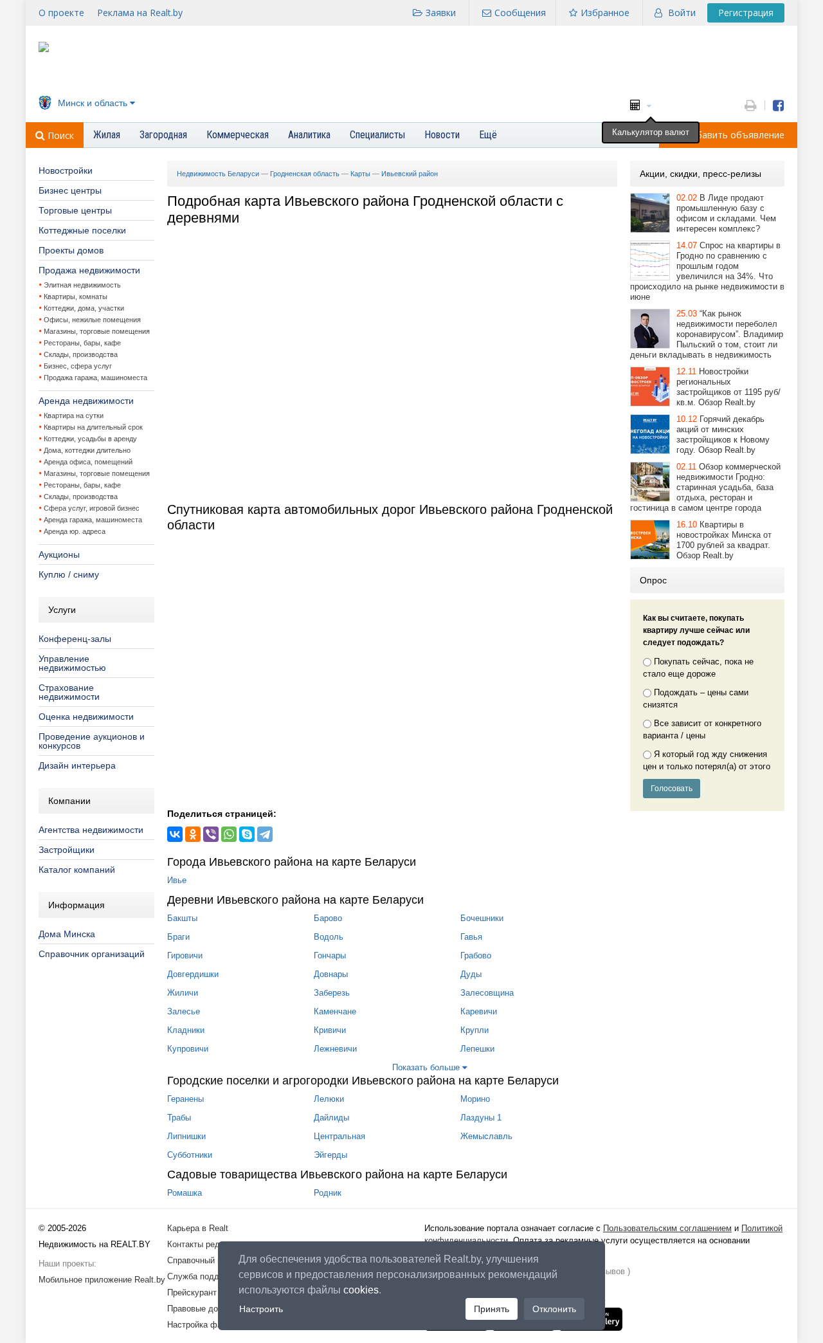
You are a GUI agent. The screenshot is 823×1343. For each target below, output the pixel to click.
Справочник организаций (92, 953)
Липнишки (186, 1136)
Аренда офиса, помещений (88, 462)
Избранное (605, 12)
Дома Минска (67, 933)
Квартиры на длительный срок (93, 427)
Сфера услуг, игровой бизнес (92, 508)
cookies (361, 1289)
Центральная (339, 1136)
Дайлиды (331, 1117)
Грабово (475, 955)
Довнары (331, 974)
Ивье (176, 880)
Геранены (185, 1099)
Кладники (185, 1030)
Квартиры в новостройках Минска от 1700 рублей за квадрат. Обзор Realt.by (724, 540)
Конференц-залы (75, 638)
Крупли (474, 1030)
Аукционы (59, 554)
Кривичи (330, 1030)
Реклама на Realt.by (140, 12)
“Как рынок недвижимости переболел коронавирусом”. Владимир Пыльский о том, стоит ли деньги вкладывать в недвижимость (706, 334)
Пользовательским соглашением (667, 1228)
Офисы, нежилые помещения (92, 320)
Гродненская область (304, 174)
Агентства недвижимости (91, 829)
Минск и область (92, 103)
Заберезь (332, 993)
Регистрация (745, 12)
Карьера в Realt (197, 1228)
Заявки (441, 12)
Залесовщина (487, 993)
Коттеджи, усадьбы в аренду (90, 439)
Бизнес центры (70, 190)
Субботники (189, 1155)
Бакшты (182, 918)
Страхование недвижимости (69, 692)
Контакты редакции (204, 1244)
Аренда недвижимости (86, 401)
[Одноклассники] (193, 834)
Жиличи (182, 993)
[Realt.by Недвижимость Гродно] (44, 49)
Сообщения (520, 12)
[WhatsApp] (229, 834)
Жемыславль (486, 1136)
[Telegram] (265, 834)
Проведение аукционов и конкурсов (92, 741)
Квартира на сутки (74, 415)
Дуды (471, 974)
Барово (328, 918)
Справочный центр (203, 1260)
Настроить (261, 1309)
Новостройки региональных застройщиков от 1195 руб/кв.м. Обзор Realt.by (728, 387)
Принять (491, 1309)
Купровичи (187, 1049)
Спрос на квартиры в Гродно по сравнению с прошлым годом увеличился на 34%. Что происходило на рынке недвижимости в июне (707, 271)
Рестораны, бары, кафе (82, 343)
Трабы (179, 1117)
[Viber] (211, 834)
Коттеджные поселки (82, 230)
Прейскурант (192, 1292)
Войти (682, 12)
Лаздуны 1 (481, 1117)
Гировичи (185, 955)
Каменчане (335, 1011)
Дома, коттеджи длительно (87, 450)
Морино (475, 1099)
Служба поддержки (204, 1276)
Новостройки (66, 170)
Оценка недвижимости (86, 716)
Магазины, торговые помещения (97, 331)
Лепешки (477, 1049)
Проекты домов (71, 250)
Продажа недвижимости (89, 270)
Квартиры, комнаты (75, 296)
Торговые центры (75, 210)
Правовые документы (209, 1308)
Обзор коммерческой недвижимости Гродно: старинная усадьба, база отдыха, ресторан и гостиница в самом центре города (705, 487)
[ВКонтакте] (175, 834)
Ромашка (184, 1193)
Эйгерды (330, 1155)
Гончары (330, 955)
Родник (327, 1193)
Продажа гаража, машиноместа (95, 377)
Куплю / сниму (69, 574)
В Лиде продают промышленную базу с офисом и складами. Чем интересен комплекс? (726, 213)
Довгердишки (193, 974)
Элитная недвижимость (82, 285)
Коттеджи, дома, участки (84, 308)
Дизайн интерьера (77, 765)
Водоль (328, 937)
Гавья (471, 937)
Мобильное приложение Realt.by (102, 1279)
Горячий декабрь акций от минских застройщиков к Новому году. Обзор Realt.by (723, 434)
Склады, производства (81, 354)
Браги (178, 937)
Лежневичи (335, 1049)
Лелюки (329, 1099)
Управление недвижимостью (72, 663)
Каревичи (478, 1011)
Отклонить (554, 1309)
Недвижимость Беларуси (218, 174)
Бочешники (481, 918)
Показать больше (427, 1067)
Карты (360, 174)
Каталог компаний (77, 869)
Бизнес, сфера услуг (78, 366)
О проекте (61, 12)
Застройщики (67, 849)
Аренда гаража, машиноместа (93, 520)
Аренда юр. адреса (74, 531)
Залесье (183, 1011)
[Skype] (247, 834)
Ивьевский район (409, 174)
